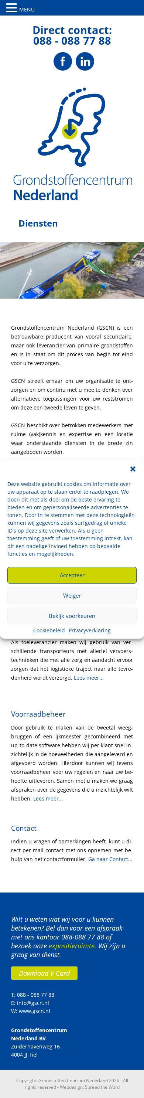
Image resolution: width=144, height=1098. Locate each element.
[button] (133, 469)
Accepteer (72, 575)
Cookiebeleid (49, 630)
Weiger (72, 595)
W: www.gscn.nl (30, 1010)
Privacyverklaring (90, 630)
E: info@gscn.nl (30, 1002)
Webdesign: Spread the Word (90, 1087)
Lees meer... (89, 677)
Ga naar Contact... (110, 859)
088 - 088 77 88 (72, 40)
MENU (27, 9)
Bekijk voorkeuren (72, 615)
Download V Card (44, 973)
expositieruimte (72, 945)
